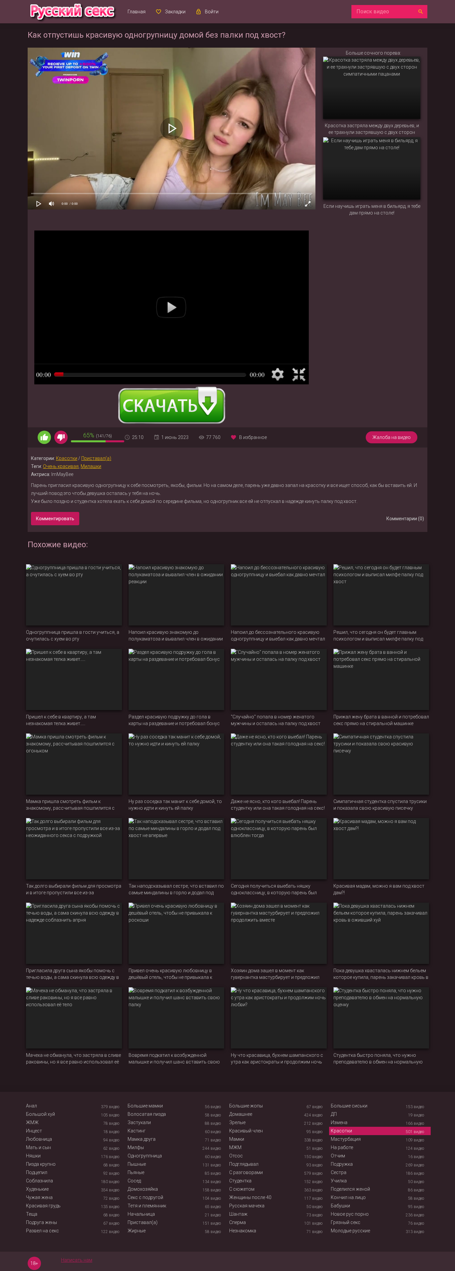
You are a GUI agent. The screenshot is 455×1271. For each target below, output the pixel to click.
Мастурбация (346, 1139)
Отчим (338, 1155)
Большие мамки (145, 1105)
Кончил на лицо (348, 1197)
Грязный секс (345, 1222)
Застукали (139, 1122)
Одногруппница (145, 1155)
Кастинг (137, 1130)
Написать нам (76, 1260)
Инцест (34, 1130)
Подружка (342, 1164)
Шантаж (238, 1214)
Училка (339, 1180)
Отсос (236, 1155)
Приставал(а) (96, 458)
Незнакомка (242, 1230)
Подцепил (36, 1172)
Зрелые (237, 1122)
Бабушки (340, 1205)
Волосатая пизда (147, 1114)
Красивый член (246, 1130)
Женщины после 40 (250, 1197)
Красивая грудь (43, 1205)
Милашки (91, 466)
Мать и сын (38, 1147)
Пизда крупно (41, 1164)
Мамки (236, 1139)
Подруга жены (41, 1222)
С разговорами (246, 1172)
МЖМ (235, 1147)
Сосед (134, 1180)
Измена (339, 1122)
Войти (212, 11)
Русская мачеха (246, 1205)
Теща (31, 1214)
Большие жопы (246, 1105)
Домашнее (240, 1114)
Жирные (137, 1230)
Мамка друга (142, 1139)
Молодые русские (350, 1230)
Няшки (33, 1155)
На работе (342, 1147)
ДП (334, 1114)
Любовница (39, 1139)
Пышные (137, 1164)
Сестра (338, 1172)
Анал (31, 1105)
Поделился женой (350, 1189)
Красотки (66, 458)
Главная (137, 11)
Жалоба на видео (391, 437)
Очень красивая (61, 466)
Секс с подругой (145, 1197)
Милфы (136, 1147)
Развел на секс (42, 1230)
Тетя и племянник (147, 1205)
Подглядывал (243, 1164)
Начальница (141, 1214)
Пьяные (136, 1172)
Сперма (237, 1222)
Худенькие (37, 1189)
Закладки (175, 11)
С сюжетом (241, 1189)
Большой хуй (40, 1114)
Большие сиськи (349, 1105)
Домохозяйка (143, 1189)
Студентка (240, 1180)
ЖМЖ (32, 1122)
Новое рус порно (350, 1214)
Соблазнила (39, 1180)
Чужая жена (39, 1197)
